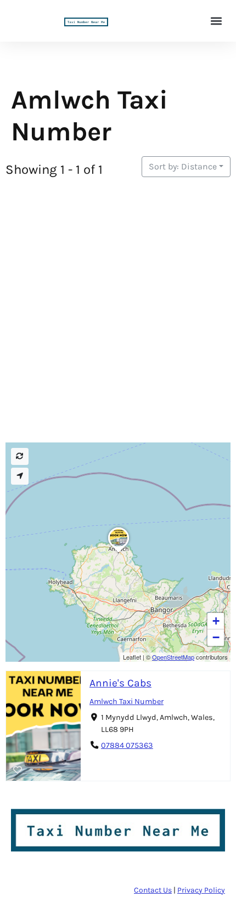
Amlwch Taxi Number (126, 701)
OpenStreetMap (173, 656)
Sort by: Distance (183, 166)
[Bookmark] (17, 770)
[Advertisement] (118, 311)
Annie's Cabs (120, 683)
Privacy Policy (201, 890)
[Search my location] (20, 476)
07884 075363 (127, 745)
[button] (216, 21)
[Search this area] (20, 456)
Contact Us (153, 890)
